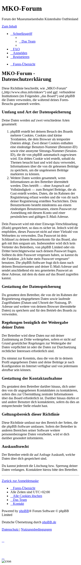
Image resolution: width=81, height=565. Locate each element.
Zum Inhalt (9, 26)
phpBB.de (49, 522)
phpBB (24, 511)
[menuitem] (27, 41)
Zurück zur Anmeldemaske (20, 481)
